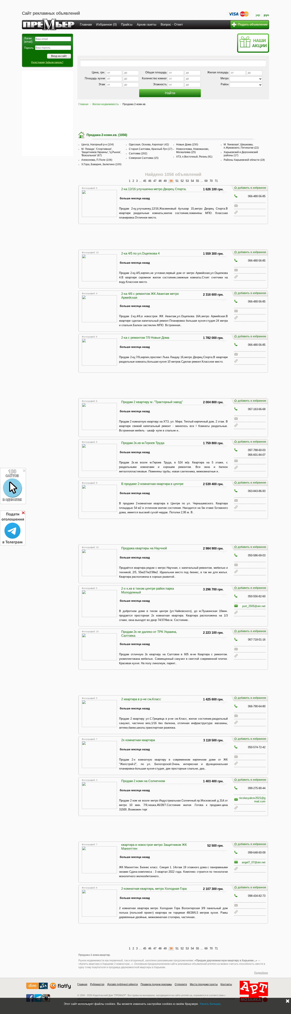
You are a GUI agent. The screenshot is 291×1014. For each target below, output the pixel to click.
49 (165, 180)
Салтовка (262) (138, 153)
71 (216, 180)
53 (187, 180)
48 (159, 180)
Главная (86, 24)
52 (182, 180)
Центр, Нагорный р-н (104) (97, 144)
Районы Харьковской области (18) (244, 159)
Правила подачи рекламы (156, 984)
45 (144, 180)
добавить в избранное (252, 187)
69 (206, 180)
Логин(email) (28, 40)
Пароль (29, 47)
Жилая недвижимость (105, 104)
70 (211, 180)
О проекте (181, 984)
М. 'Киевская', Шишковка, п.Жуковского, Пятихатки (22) (241, 146)
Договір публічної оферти (122, 984)
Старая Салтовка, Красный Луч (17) (150, 149)
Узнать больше (210, 1003)
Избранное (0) (106, 24)
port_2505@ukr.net (253, 606)
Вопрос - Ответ (172, 24)
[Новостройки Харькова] (37, 988)
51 (177, 180)
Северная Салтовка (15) (143, 157)
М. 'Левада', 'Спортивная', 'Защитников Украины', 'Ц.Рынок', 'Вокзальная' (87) (101, 152)
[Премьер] (48, 29)
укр (258, 15)
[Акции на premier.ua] (253, 51)
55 (197, 180)
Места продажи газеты (204, 984)
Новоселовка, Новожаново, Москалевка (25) (192, 151)
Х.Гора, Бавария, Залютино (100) (101, 164)
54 (192, 180)
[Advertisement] (47, 113)
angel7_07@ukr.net (253, 862)
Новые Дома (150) (187, 144)
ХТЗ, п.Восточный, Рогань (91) (194, 156)
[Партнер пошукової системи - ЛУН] (60, 988)
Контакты (226, 984)
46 (149, 180)
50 (171, 180)
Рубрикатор (97, 984)
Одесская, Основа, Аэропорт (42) (149, 144)
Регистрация (38, 62)
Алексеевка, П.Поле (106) (96, 159)
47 (154, 180)
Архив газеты (146, 24)
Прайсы (127, 24)
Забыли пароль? (54, 62)
